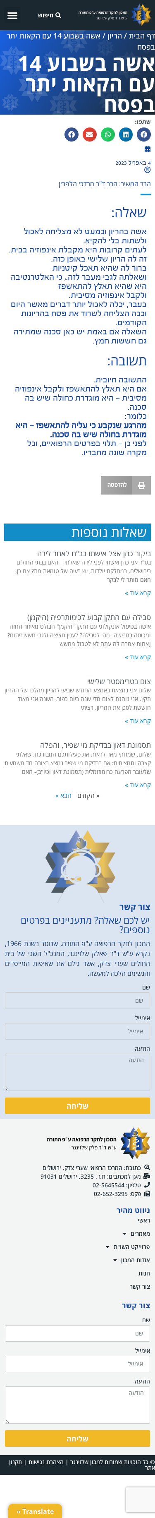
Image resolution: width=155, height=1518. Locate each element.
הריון (114, 36)
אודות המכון (135, 1260)
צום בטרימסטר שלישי (119, 681)
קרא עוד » (138, 592)
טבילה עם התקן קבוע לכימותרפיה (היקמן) (89, 617)
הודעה (142, 1049)
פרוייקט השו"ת (132, 1247)
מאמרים (140, 1233)
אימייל (142, 1018)
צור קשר (140, 1286)
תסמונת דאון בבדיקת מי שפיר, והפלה (95, 745)
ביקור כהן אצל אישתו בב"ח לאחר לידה (94, 553)
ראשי (144, 1220)
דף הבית (142, 36)
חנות (144, 1273)
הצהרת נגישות (46, 1462)
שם (146, 988)
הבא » (63, 795)
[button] (12, 15)
